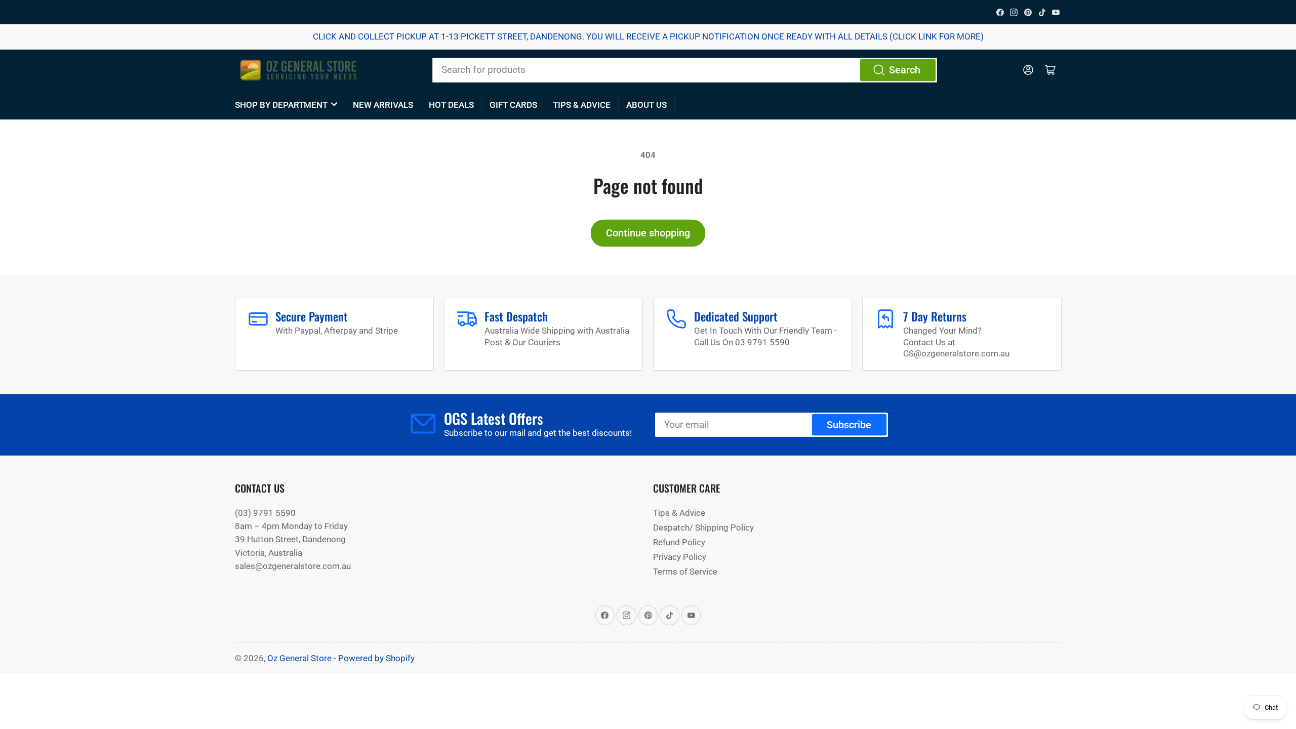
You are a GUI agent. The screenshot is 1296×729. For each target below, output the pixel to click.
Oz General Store (299, 658)
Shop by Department (281, 105)
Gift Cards (513, 105)
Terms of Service (685, 571)
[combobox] (684, 70)
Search (904, 70)
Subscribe (849, 425)
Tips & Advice (582, 105)
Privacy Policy (679, 557)
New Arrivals (383, 105)
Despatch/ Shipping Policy (703, 527)
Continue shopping (648, 233)
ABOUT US (646, 105)
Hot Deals (451, 105)
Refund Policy (679, 542)
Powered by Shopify (376, 658)
